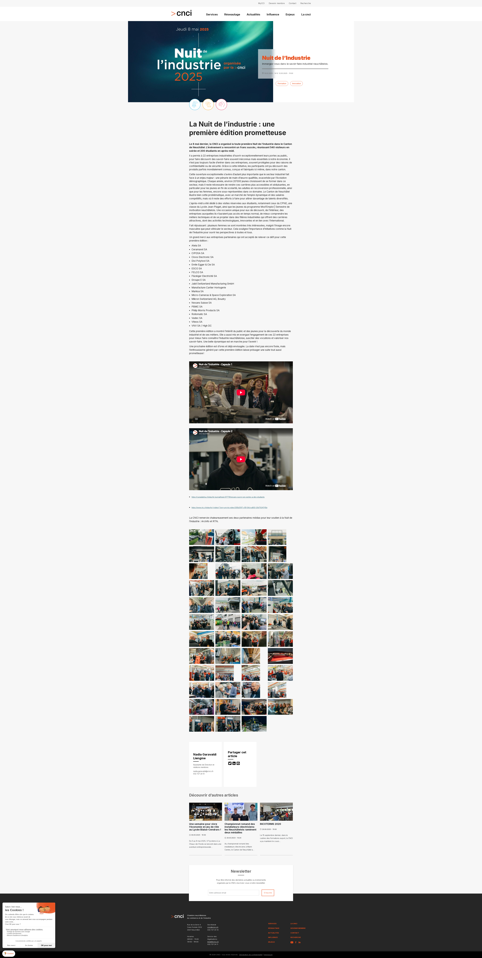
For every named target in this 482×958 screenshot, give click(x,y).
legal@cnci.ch (213, 942)
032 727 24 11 (212, 944)
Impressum (268, 955)
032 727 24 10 (213, 930)
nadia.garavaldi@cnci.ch (203, 771)
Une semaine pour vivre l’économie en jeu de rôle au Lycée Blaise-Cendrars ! (205, 827)
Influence (273, 14)
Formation (282, 83)
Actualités (253, 14)
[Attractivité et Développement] (194, 104)
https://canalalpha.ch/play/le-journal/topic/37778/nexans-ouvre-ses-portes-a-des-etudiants (228, 497)
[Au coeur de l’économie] (208, 104)
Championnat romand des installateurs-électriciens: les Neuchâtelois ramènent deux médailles (240, 828)
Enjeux (290, 14)
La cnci (306, 14)
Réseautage (232, 14)
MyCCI (261, 3)
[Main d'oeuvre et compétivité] (221, 104)
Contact (292, 3)
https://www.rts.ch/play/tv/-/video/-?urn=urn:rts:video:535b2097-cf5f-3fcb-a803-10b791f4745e (229, 508)
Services (212, 14)
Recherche (305, 3)
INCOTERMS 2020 (270, 824)
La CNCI (293, 924)
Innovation (296, 83)
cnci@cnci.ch (212, 927)
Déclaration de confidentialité (250, 955)
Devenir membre (277, 3)
